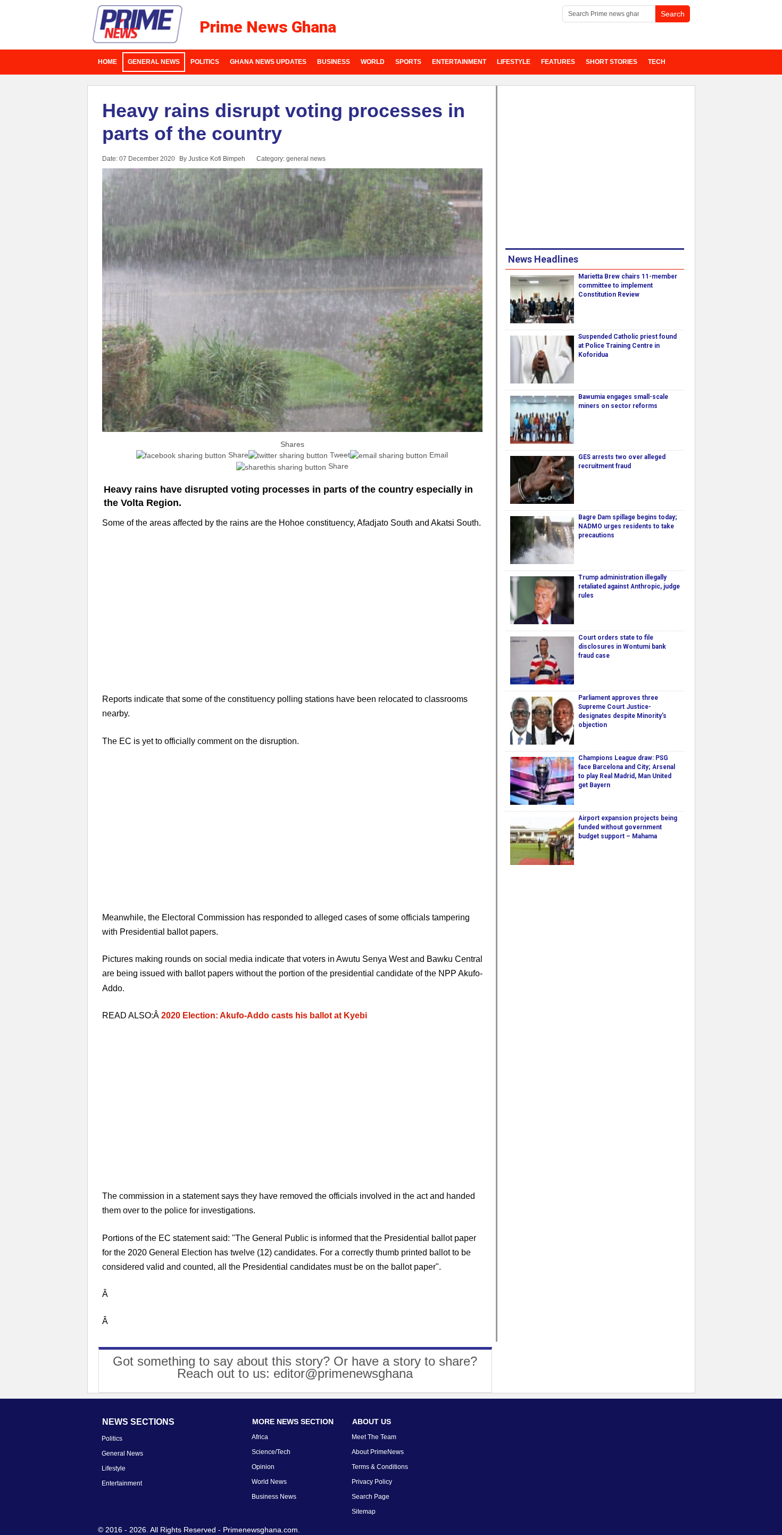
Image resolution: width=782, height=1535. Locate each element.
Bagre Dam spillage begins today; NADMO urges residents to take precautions (627, 526)
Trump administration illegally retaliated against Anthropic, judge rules (629, 586)
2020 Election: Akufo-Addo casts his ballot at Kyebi (264, 1015)
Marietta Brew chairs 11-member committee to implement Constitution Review (627, 285)
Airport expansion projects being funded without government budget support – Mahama (627, 827)
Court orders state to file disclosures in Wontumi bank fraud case (622, 646)
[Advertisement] (292, 617)
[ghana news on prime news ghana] (138, 24)
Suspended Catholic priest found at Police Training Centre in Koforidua (627, 345)
